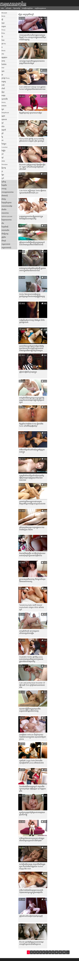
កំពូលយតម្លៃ (16, 8)
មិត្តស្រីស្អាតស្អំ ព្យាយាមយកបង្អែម (30, 113)
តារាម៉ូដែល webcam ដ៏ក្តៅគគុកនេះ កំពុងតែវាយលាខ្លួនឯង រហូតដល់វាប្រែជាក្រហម (32, 736)
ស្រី (2, 133)
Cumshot (4, 147)
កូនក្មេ (3, 61)
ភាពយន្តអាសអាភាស (8, 192)
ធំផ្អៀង (3, 150)
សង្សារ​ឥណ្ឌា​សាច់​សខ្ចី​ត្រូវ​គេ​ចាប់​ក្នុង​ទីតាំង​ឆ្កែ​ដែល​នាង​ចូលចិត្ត (31, 217)
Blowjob (4, 13)
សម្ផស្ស (4, 81)
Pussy (3, 30)
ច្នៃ (2, 137)
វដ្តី (2, 19)
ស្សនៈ (3, 23)
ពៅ (2, 154)
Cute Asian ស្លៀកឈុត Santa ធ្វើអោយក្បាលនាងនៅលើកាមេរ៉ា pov (32, 191)
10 (56, 952)
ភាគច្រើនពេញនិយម (27, 8)
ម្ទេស (3, 71)
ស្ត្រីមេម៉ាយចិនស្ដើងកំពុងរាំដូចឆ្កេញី (31, 916)
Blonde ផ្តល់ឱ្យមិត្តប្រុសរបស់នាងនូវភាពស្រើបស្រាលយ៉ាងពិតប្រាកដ (31, 943)
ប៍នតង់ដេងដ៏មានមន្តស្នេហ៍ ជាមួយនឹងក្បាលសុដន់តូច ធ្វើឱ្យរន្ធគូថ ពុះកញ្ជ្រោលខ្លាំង (32, 788)
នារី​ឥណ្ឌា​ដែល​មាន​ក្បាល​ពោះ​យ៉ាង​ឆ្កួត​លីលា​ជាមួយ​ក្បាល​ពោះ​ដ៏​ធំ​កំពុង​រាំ (31, 839)
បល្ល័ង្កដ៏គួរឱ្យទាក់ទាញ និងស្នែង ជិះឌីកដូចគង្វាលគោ (32, 321)
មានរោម (4, 106)
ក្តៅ (2, 123)
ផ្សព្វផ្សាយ (4, 57)
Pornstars (5, 164)
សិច (3, 223)
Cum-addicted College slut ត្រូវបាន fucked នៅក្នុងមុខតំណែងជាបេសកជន (32, 88)
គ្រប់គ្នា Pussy (5, 78)
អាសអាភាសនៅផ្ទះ (7, 206)
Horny (3, 102)
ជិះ (2, 37)
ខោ (2, 140)
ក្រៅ (3, 178)
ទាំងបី (3, 88)
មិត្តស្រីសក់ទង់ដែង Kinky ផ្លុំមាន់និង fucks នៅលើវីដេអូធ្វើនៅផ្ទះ (31, 424)
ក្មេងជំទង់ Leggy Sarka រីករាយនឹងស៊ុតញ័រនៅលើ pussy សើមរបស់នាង (31, 761)
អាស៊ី (3, 85)
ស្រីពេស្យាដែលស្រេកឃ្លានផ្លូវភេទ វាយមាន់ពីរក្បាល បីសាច (31, 528)
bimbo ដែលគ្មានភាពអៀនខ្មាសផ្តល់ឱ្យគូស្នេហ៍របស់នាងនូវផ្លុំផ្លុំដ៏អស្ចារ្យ (32, 295)
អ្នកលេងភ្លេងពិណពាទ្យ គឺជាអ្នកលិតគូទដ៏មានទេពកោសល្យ (32, 580)
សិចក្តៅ (4, 241)
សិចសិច (4, 209)
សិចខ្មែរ (4, 199)
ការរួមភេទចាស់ (6, 244)
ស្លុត (3, 109)
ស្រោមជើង (5, 99)
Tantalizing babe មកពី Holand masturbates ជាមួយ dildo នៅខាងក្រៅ (31, 607)
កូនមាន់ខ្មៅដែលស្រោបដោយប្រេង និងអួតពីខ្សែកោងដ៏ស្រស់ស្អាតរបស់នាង (32, 502)
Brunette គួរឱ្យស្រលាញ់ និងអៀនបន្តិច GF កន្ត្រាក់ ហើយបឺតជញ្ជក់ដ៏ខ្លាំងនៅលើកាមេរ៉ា (32, 166)
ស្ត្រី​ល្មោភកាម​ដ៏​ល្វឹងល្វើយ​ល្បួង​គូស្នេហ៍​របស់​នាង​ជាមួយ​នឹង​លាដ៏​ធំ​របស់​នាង (32, 243)
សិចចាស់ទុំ (5, 196)
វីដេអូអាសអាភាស (7, 220)
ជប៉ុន (3, 126)
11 (60, 952)
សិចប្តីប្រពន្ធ (5, 234)
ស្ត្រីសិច (4, 237)
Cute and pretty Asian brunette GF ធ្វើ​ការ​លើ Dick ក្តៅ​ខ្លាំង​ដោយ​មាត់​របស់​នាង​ (32, 685)
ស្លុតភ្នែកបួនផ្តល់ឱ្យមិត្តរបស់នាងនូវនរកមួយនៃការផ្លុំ (32, 813)
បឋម (2, 8)
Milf (3, 68)
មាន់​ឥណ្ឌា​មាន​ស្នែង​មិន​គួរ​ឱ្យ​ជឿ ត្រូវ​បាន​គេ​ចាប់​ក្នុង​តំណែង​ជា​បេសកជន (32, 269)
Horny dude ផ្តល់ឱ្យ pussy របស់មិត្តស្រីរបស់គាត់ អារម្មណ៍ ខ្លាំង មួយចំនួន (31, 139)
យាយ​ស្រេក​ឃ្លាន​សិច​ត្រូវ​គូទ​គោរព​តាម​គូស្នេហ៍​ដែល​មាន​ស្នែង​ (32, 62)
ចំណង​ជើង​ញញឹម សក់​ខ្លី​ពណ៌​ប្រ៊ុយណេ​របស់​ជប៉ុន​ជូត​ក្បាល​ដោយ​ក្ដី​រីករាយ (32, 554)
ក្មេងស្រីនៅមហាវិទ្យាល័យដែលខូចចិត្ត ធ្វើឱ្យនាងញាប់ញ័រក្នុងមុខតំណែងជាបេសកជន (31, 477)
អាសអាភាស (5, 213)
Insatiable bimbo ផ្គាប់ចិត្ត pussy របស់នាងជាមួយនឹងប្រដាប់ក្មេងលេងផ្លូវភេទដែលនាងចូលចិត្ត (31, 659)
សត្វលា (4, 26)
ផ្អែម (3, 175)
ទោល (3, 161)
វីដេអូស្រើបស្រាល (7, 203)
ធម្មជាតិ (4, 130)
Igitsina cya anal (7, 216)
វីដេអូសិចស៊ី (5, 227)
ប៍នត (3, 40)
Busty (3, 16)
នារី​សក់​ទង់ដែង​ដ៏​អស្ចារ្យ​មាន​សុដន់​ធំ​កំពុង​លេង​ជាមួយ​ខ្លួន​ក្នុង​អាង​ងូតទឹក (31, 891)
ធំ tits (3, 33)
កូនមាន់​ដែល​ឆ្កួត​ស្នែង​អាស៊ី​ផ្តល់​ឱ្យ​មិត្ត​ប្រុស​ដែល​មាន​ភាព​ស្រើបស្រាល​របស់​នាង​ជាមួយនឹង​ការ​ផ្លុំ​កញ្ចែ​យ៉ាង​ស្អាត (31, 348)
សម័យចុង (8, 8)
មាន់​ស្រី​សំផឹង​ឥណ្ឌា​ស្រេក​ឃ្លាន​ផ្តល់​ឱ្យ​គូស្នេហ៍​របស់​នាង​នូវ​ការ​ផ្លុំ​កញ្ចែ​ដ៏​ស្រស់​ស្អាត (31, 400)
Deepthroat (5, 113)
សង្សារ (3, 95)
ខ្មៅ (2, 157)
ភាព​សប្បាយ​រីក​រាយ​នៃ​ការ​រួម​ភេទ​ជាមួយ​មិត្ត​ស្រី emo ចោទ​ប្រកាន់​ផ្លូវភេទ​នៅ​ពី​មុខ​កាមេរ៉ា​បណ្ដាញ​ (32, 37)
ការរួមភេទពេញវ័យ (13, 4)
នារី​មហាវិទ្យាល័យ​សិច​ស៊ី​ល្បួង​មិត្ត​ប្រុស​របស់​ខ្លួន (32, 450)
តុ (2, 47)
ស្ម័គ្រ (3, 92)
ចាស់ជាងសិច (5, 230)
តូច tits (4, 44)
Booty (3, 50)
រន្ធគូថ (3, 116)
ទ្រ (2, 171)
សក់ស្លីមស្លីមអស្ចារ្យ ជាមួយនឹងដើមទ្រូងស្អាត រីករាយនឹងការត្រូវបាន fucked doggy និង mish (32, 866)
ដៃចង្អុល (4, 144)
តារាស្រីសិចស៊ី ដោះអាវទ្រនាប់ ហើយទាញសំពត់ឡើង (29, 632)
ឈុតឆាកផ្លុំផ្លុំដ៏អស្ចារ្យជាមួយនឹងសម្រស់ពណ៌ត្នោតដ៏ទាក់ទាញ (29, 710)
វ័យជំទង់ (4, 64)
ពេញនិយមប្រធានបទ (40, 8)
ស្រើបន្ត (4, 182)
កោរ (3, 54)
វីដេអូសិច (4, 185)
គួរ (2, 75)
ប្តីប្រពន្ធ (4, 168)
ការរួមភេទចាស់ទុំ (6, 248)
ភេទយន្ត (4, 189)
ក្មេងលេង (4, 119)
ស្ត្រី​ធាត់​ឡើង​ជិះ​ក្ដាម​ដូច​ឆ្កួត (28, 372)
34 (64, 952)
